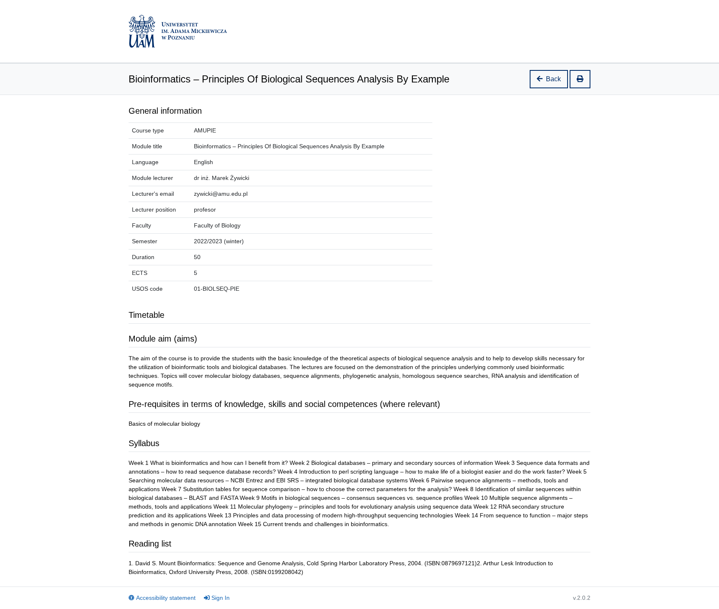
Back (553, 78)
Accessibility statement (166, 597)
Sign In (220, 597)
